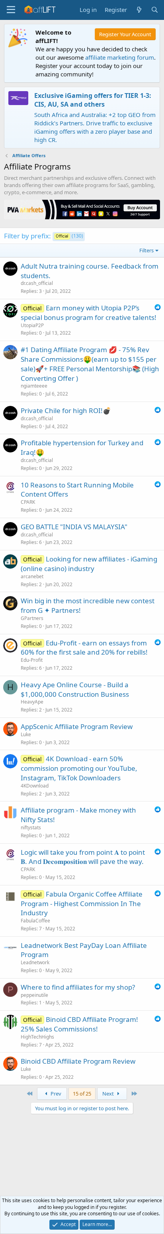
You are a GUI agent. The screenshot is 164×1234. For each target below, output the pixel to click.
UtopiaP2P (32, 325)
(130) (69, 235)
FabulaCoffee (35, 920)
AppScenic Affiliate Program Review (77, 726)
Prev (55, 1093)
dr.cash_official (37, 283)
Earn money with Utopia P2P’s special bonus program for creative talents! (88, 312)
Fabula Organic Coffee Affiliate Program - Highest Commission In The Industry (82, 903)
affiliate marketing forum (119, 57)
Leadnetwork (35, 962)
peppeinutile (34, 995)
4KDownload (35, 785)
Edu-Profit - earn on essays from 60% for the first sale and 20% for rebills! (84, 647)
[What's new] (138, 9)
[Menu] (11, 10)
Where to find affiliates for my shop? (78, 987)
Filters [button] (146, 250)
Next (108, 1093)
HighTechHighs (37, 1036)
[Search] (154, 9)
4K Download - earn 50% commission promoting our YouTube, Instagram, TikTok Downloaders (79, 768)
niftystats (31, 827)
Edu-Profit (32, 660)
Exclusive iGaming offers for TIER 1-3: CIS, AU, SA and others (92, 100)
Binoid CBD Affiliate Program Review (78, 1061)
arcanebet (32, 576)
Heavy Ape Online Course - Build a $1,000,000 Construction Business (75, 689)
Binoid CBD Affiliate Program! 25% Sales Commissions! (79, 1024)
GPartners (32, 618)
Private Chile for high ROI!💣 (66, 410)
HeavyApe (32, 701)
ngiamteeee (34, 385)
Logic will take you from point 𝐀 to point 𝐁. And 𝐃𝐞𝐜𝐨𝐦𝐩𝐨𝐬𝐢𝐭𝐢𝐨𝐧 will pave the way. (83, 857)
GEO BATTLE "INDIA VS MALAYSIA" (74, 526)
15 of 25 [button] (82, 1093)
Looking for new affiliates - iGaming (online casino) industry (89, 563)
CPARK (28, 502)
